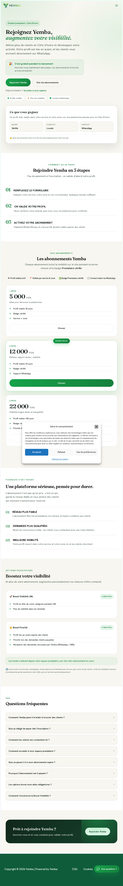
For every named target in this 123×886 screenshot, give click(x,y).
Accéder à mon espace (35, 90)
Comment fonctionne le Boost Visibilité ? (30, 795)
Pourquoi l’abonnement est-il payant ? (28, 773)
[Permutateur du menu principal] (116, 5)
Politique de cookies (60, 459)
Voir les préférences (86, 452)
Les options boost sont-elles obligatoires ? (30, 784)
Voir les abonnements (47, 82)
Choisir (61, 328)
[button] (96, 426)
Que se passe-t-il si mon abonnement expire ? (32, 762)
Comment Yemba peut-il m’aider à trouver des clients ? (36, 717)
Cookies (88, 869)
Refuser (61, 452)
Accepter (36, 452)
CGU (74, 869)
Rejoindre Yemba (18, 82)
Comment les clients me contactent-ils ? (29, 739)
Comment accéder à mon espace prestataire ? (32, 751)
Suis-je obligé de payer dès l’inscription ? (29, 728)
